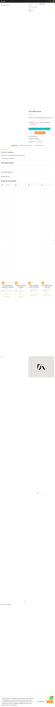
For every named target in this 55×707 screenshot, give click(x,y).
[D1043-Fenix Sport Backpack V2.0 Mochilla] (8, 234)
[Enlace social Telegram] (41, 142)
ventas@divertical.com (8, 473)
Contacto (3, 501)
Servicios (3, 484)
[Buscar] (50, 1)
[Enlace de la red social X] (36, 142)
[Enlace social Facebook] (35, 142)
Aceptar (50, 701)
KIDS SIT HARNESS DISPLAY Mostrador (34, 286)
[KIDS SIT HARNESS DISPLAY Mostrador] (34, 234)
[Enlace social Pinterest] (38, 142)
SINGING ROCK (34, 289)
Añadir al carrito (40, 132)
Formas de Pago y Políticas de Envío (10, 487)
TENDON (21, 289)
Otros (36, 4)
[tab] (14, 145)
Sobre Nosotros (5, 482)
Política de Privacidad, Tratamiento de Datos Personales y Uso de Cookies (12, 495)
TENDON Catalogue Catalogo (21, 286)
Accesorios (31, 4)
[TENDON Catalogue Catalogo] (21, 234)
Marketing (42, 4)
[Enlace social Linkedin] (40, 142)
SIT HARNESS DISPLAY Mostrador (47, 286)
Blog (2, 498)
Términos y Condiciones (7, 492)
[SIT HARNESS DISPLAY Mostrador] (47, 234)
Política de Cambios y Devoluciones (9, 489)
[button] (3, 283)
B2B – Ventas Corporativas (35, 487)
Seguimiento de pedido (34, 484)
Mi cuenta (31, 482)
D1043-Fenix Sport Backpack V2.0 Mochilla (7, 286)
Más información (41, 701)
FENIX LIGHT (8, 289)
